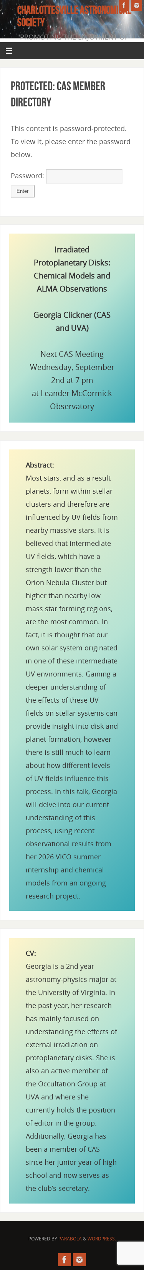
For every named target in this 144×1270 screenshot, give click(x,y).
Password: (28, 175)
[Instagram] (136, 5)
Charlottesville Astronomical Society (74, 16)
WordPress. (102, 1238)
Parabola (70, 1238)
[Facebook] (124, 5)
